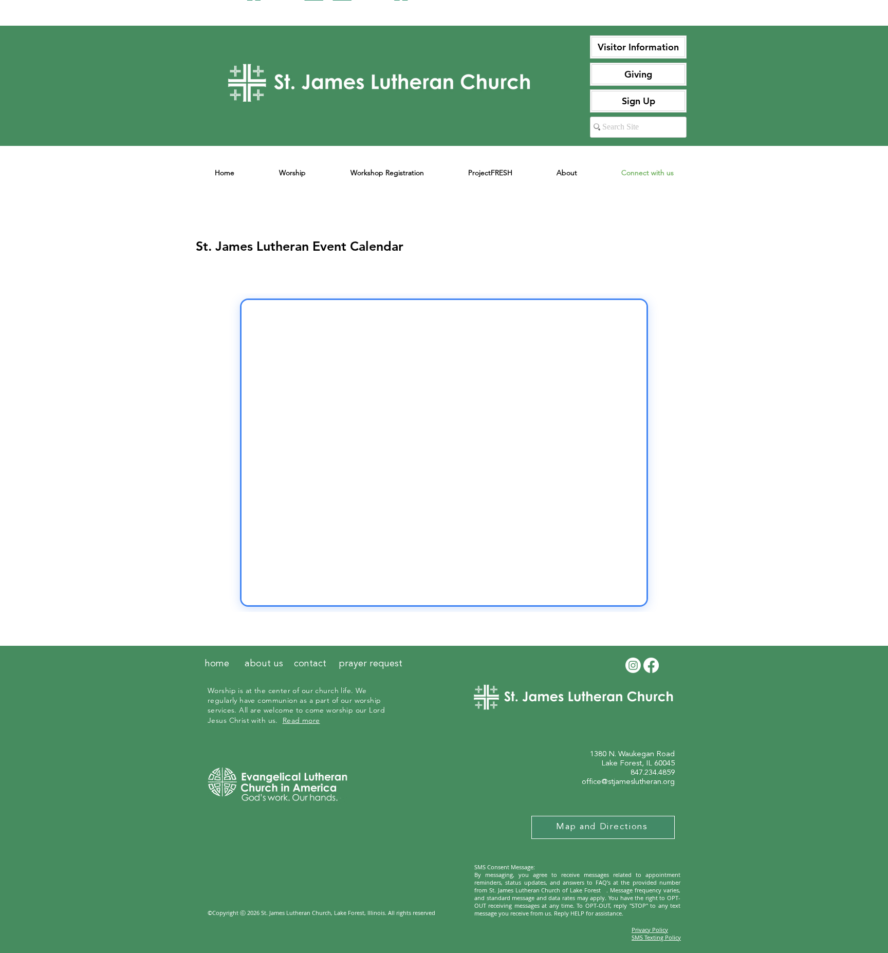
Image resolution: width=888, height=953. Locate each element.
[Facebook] (651, 665)
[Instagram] (633, 665)
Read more (301, 720)
